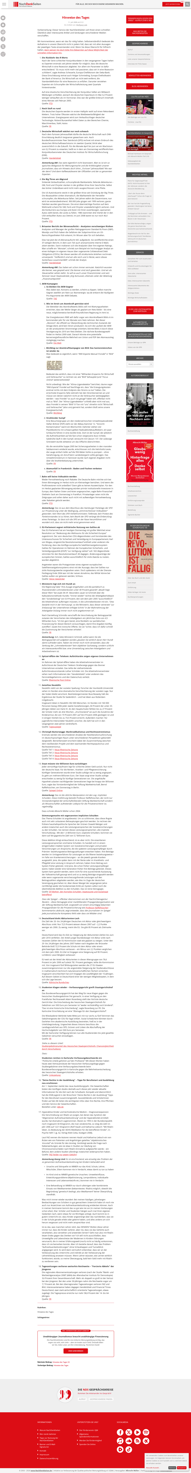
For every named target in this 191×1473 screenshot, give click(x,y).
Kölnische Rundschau (59, 982)
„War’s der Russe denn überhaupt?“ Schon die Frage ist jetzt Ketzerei (139, 196)
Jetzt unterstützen (174, 3)
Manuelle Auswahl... (153, 1468)
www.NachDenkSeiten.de (41, 1470)
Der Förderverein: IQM (88, 1430)
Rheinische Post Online (60, 680)
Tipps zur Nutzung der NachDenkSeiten (49, 1439)
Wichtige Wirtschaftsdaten (137, 298)
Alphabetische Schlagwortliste (140, 323)
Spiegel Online (56, 790)
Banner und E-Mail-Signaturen (47, 1445)
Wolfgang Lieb (81, 25)
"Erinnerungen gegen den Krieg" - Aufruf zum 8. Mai (140, 19)
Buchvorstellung (134, 431)
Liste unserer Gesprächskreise (139, 59)
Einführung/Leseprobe (136, 500)
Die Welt (57, 343)
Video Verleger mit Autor (137, 592)
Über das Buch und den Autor (139, 578)
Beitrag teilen (3, 17)
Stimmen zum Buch (135, 505)
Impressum (44, 1454)
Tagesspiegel (55, 726)
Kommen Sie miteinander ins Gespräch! (94, 1393)
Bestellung (132, 510)
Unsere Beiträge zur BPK (137, 342)
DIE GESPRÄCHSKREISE (95, 1389)
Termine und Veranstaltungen (139, 54)
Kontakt (43, 1451)
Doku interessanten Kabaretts (139, 281)
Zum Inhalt (132, 583)
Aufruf (130, 50)
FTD (51, 103)
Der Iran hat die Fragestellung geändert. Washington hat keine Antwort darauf (140, 206)
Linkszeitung (55, 1075)
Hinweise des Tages (45, 1312)
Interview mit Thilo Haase (137, 64)
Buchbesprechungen (135, 597)
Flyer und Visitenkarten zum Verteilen (140, 310)
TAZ (55, 298)
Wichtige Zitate (133, 293)
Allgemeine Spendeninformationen (89, 1435)
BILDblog (57, 413)
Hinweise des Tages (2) (61, 1362)
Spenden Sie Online (87, 1444)
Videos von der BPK (135, 347)
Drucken (3, 24)
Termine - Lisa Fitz (134, 122)
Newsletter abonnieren (140, 75)
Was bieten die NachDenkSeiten (140, 32)
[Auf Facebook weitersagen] (3, 41)
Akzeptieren (182, 1468)
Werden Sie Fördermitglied (90, 1440)
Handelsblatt (55, 158)
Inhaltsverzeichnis (134, 491)
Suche (187, 4)
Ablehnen (172, 1468)
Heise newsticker (57, 579)
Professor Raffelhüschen (96, 907)
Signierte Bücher (134, 515)
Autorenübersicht (140, 375)
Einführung (132, 587)
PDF (3, 32)
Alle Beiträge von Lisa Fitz (137, 117)
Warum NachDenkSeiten (50, 1430)
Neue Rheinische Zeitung (66, 749)
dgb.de (60, 1107)
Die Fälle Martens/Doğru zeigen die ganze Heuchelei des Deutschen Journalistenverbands (140, 226)
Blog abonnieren (140, 86)
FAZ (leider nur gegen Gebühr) (63, 1154)
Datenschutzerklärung (49, 1458)
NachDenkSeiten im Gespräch (139, 133)
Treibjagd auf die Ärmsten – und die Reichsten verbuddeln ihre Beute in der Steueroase (140, 216)
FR (50, 126)
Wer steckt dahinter (48, 1434)
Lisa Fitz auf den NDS (140, 96)
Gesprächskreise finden (101, 1399)
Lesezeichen (132, 496)
